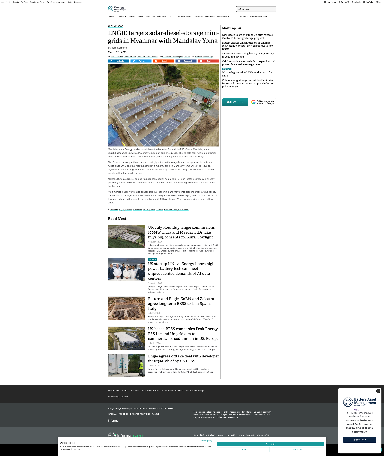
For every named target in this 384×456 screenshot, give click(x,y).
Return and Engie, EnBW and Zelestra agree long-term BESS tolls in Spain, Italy (181, 303)
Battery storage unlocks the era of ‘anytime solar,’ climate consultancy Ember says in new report (247, 46)
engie (121, 209)
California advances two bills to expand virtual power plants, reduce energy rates (248, 63)
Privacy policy (206, 440)
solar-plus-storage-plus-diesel (176, 209)
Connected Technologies (172, 57)
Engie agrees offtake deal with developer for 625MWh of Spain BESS (183, 358)
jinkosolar (128, 209)
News (120, 26)
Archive (112, 26)
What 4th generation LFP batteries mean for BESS (247, 74)
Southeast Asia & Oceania (147, 57)
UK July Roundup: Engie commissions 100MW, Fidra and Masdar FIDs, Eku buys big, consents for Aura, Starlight (181, 232)
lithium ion (137, 209)
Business (198, 57)
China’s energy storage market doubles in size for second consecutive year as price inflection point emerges (248, 83)
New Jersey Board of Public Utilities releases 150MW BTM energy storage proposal (247, 36)
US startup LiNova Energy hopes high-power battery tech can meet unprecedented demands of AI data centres (182, 271)
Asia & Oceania (117, 57)
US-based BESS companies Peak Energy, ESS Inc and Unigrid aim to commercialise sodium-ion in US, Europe (183, 333)
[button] (118, 61)
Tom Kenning (119, 47)
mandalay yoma (149, 209)
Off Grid (187, 57)
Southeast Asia (130, 57)
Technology (208, 57)
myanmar (159, 209)
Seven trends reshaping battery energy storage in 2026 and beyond (248, 55)
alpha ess (114, 209)
